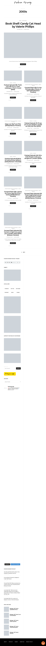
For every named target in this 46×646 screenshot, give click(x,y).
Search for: (6, 366)
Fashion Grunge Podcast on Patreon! (31, 84)
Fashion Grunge (26, 29)
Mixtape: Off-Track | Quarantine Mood (14, 609)
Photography (24, 20)
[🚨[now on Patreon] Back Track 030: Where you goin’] (17, 475)
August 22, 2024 (9, 127)
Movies (40, 84)
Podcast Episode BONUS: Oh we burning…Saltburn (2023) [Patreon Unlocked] (13, 160)
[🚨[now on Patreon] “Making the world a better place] (17, 532)
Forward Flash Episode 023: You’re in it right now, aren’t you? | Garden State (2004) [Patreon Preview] (13, 233)
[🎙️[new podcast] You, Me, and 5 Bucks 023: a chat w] (17, 420)
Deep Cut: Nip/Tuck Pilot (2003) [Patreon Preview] (13, 124)
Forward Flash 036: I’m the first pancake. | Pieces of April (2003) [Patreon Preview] (33, 90)
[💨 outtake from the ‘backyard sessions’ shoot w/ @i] (8, 450)
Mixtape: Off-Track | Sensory (14, 633)
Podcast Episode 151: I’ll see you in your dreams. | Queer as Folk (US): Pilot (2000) (33, 124)
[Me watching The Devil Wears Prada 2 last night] (17, 445)
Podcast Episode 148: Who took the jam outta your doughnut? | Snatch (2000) (33, 157)
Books (20, 20)
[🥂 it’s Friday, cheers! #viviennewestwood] (8, 400)
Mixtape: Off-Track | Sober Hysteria (14, 621)
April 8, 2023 (30, 200)
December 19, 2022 (10, 237)
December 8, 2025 (20, 29)
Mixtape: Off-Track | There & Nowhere (14, 627)
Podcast (33, 85)
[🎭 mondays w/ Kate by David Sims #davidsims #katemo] (17, 394)
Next (24, 252)
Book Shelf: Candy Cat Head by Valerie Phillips (23, 25)
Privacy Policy (29, 641)
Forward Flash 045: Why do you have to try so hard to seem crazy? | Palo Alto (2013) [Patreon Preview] (12, 584)
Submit (16, 641)
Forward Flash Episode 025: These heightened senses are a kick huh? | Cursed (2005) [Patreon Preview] (33, 196)
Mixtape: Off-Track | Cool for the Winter (15, 615)
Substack (22, 641)
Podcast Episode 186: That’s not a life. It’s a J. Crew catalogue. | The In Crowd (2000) (13, 87)
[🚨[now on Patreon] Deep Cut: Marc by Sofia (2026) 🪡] (8, 530)
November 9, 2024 (30, 94)
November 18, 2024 (10, 91)
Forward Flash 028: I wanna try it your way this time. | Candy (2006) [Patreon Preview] (13, 194)
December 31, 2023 (10, 163)
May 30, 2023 (10, 198)
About (5, 641)
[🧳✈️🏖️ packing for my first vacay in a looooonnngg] (8, 394)
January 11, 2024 (29, 128)
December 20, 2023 (30, 160)
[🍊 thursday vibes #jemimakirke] (8, 444)
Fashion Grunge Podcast (10, 568)
